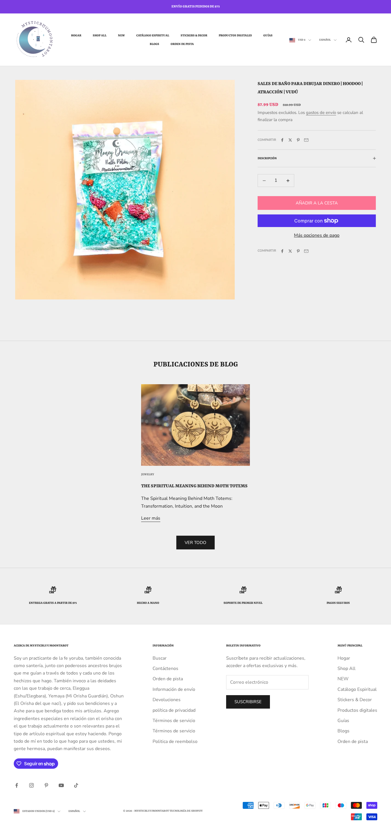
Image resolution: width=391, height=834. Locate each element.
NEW (121, 35)
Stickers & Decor (194, 35)
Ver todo (195, 542)
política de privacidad (174, 710)
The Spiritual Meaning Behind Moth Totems (194, 486)
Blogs (154, 44)
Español (325, 40)
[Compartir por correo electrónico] (306, 140)
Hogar (76, 35)
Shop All (99, 35)
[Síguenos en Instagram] (31, 785)
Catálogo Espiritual (152, 35)
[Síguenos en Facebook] (16, 785)
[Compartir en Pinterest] (298, 140)
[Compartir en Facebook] (282, 140)
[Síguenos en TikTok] (76, 785)
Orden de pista (182, 44)
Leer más (150, 518)
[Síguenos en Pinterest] (46, 785)
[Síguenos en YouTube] (61, 785)
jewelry (147, 474)
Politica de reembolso (175, 741)
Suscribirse (248, 702)
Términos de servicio (174, 720)
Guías (267, 35)
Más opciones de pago (316, 235)
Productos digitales (235, 35)
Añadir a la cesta (317, 203)
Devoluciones (167, 700)
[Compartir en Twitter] (290, 140)
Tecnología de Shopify (186, 811)
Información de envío (174, 689)
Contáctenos (165, 668)
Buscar (160, 658)
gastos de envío (321, 112)
